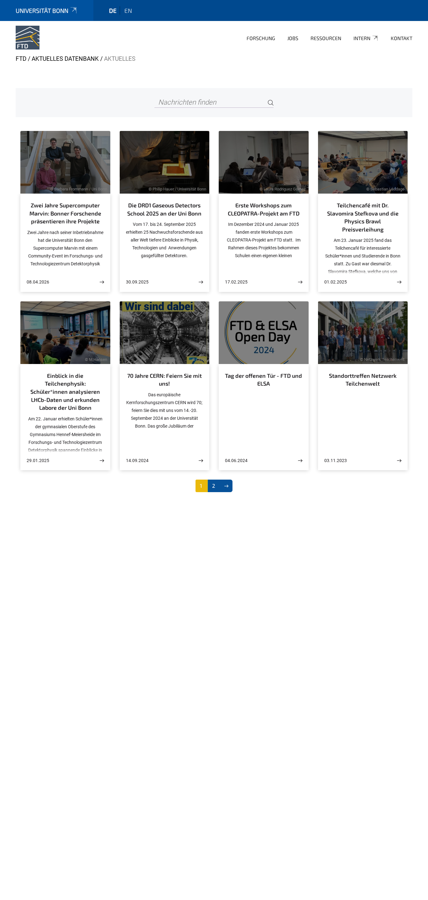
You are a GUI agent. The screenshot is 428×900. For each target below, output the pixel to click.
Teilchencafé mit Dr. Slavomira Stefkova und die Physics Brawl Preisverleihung (363, 217)
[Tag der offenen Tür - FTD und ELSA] (300, 460)
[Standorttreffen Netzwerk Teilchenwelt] (399, 460)
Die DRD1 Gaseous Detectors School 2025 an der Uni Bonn (164, 209)
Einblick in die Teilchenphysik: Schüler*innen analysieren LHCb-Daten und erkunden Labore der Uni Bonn (65, 391)
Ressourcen (326, 38)
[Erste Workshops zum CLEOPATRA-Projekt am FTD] (300, 282)
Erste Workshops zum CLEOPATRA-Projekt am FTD (264, 209)
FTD (21, 58)
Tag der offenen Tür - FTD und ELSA (263, 379)
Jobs (292, 38)
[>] (226, 486)
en (128, 10)
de (113, 10)
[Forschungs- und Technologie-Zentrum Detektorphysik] (27, 37)
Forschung (261, 38)
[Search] (271, 102)
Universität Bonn (42, 10)
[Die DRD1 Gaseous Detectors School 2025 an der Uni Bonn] (201, 282)
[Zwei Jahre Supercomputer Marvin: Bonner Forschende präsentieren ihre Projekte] (102, 282)
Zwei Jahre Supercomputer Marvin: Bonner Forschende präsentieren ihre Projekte (65, 213)
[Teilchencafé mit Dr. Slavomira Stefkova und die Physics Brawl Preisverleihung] (399, 282)
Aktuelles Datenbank (65, 58)
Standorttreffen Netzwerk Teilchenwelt (363, 379)
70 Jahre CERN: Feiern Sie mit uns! (164, 379)
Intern (361, 38)
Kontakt (401, 38)
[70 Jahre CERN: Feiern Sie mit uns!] (201, 460)
